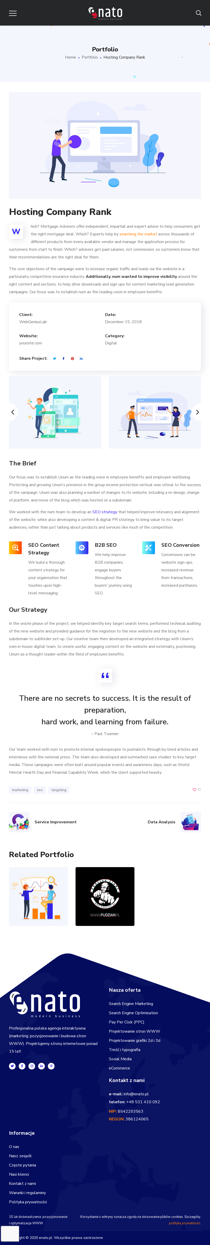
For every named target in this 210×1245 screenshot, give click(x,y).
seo (40, 790)
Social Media (120, 1059)
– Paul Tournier (105, 734)
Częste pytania (22, 1165)
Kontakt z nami (22, 1183)
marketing (20, 790)
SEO (43, 909)
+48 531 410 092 (143, 1102)
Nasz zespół (20, 1156)
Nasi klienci (19, 1174)
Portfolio (90, 57)
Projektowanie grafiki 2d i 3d (134, 1040)
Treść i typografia (124, 1050)
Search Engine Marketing (131, 1004)
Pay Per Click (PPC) (126, 1022)
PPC (33, 909)
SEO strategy (104, 512)
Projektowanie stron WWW (134, 1031)
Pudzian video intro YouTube (105, 879)
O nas (14, 1147)
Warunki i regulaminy (27, 1193)
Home (70, 57)
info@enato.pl (136, 1094)
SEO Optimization (38, 879)
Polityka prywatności (28, 1202)
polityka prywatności (184, 1223)
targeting (58, 790)
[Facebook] (22, 1066)
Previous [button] (9, 412)
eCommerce (119, 1068)
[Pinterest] (51, 1066)
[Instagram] (31, 1066)
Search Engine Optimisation (133, 1013)
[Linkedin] (41, 1066)
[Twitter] (12, 1066)
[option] (55, 412)
